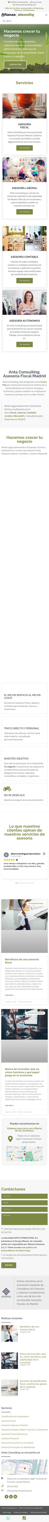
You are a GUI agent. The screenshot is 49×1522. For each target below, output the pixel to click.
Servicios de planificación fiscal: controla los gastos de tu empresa (33, 1384)
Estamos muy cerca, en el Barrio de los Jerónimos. (24, 1129)
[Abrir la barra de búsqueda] (46, 15)
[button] (24, 1230)
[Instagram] (11, 1496)
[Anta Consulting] (17, 15)
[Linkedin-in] (15, 1496)
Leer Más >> (9, 995)
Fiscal (13, 412)
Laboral (21, 412)
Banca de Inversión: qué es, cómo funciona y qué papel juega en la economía (22, 1072)
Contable (31, 412)
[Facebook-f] (6, 1496)
